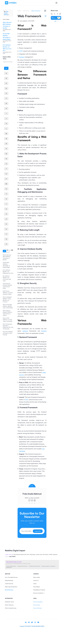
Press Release (36, 586)
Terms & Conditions (38, 601)
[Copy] (45, 10)
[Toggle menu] (56, 3)
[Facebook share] (57, 14)
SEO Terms (26, 11)
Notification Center (9, 601)
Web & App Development (11, 586)
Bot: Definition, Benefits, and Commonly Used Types (7, 278)
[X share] (54, 14)
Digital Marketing (9, 580)
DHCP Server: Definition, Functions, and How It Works (8, 292)
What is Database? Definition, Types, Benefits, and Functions (7, 299)
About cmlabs (36, 577)
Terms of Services (37, 608)
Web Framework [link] (35, 11)
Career (34, 583)
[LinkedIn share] (52, 14)
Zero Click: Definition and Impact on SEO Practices (8, 333)
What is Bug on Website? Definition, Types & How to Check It (7, 313)
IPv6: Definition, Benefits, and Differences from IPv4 (8, 271)
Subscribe (38, 531)
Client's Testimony (9, 605)
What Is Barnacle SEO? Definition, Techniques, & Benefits (7, 257)
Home (19, 11)
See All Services (9, 590)
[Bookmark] (45, 16)
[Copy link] (60, 14)
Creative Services (9, 583)
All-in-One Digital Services (11, 577)
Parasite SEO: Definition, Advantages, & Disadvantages (6, 265)
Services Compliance (38, 593)
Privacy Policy (36, 605)
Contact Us (36, 580)
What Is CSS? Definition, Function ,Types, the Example (7, 319)
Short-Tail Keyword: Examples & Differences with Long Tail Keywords (8, 326)
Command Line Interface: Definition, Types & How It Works (7, 286)
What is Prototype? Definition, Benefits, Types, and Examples (8, 306)
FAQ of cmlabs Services (10, 608)
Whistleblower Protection (39, 590)
